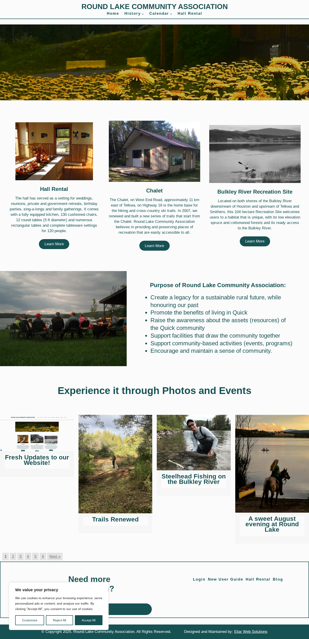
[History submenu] (143, 13)
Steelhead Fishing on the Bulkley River (194, 479)
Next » (54, 556)
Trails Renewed (115, 519)
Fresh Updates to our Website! (37, 460)
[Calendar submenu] (171, 13)
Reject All (59, 620)
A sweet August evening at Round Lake (272, 524)
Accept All (88, 620)
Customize (29, 620)
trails (170, 216)
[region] (59, 606)
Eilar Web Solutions (250, 631)
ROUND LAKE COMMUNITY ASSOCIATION (154, 6)
